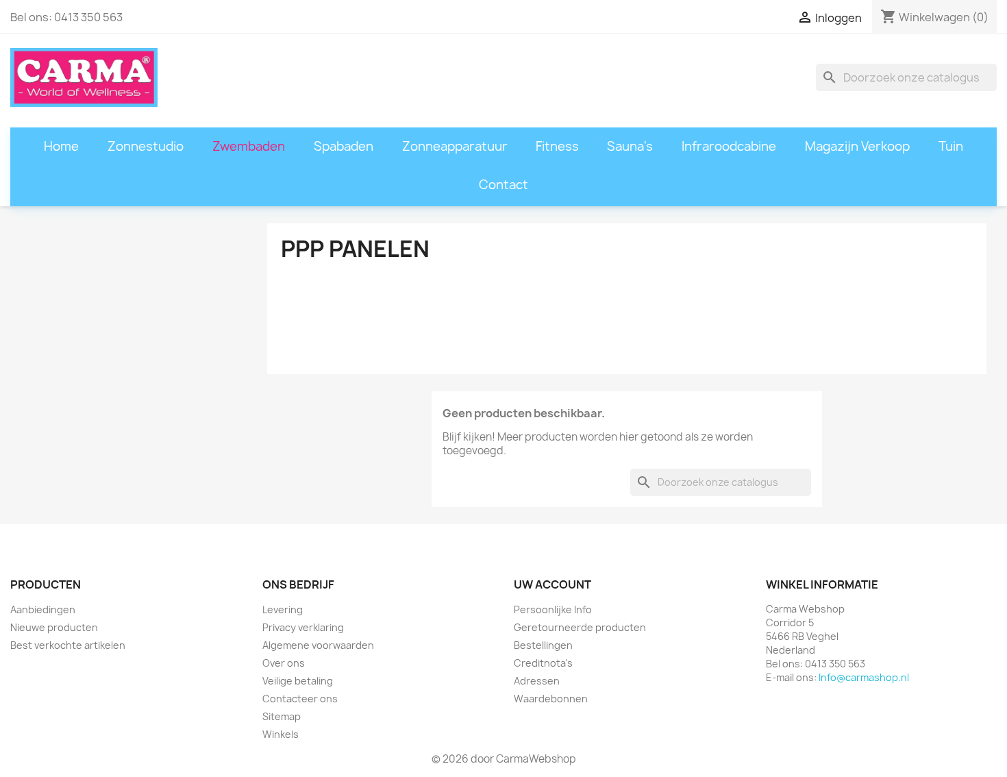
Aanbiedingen (42, 609)
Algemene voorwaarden (318, 645)
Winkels (280, 734)
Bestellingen (543, 645)
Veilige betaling (297, 680)
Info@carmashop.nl (864, 677)
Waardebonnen (551, 698)
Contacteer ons (300, 698)
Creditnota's (543, 662)
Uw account (552, 584)
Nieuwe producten (54, 627)
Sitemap (281, 716)
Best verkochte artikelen (67, 645)
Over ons (283, 662)
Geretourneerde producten (580, 627)
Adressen (537, 680)
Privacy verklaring (303, 627)
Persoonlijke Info (553, 609)
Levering (282, 609)
